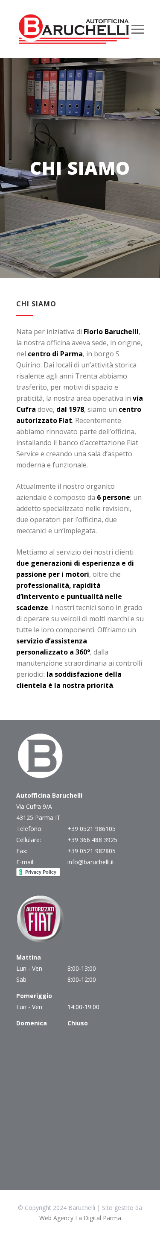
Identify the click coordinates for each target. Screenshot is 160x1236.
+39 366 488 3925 (92, 840)
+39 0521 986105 (91, 829)
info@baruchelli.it (90, 862)
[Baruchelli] (73, 29)
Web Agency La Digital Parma (80, 1218)
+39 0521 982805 (91, 851)
